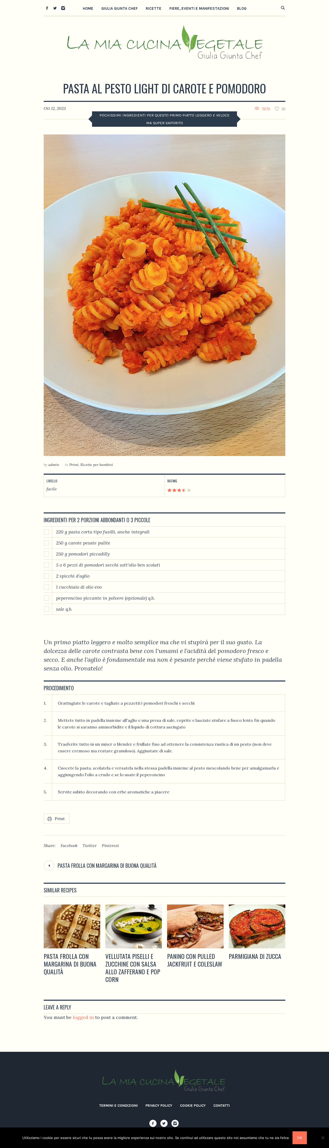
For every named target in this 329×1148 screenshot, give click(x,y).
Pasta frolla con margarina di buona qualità (107, 865)
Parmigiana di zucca (255, 956)
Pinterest (110, 845)
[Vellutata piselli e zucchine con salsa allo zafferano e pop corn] (133, 926)
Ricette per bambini (96, 464)
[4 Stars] (183, 490)
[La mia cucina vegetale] (164, 1081)
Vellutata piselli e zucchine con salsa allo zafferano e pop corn (132, 967)
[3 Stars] (178, 490)
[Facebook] (47, 8)
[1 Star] (169, 490)
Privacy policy (158, 1105)
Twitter (90, 845)
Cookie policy (193, 1105)
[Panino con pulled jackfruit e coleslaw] (195, 926)
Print (60, 818)
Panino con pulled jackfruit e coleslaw (194, 959)
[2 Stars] (173, 490)
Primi (74, 464)
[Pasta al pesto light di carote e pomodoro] (164, 295)
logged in (83, 1017)
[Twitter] (55, 8)
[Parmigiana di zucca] (257, 926)
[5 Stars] (188, 490)
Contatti (221, 1105)
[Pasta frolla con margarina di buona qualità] (72, 926)
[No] (322, 1137)
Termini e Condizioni (118, 1105)
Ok (299, 1137)
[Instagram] (63, 8)
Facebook (69, 845)
